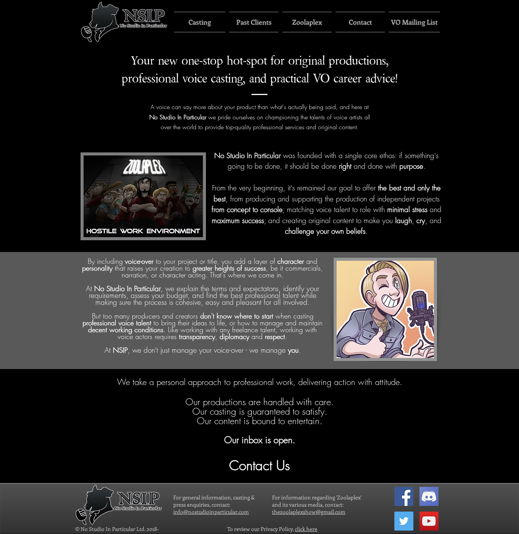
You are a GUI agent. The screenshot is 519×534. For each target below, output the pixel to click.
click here (306, 528)
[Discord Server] (428, 496)
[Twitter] (403, 521)
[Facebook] (403, 496)
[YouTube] (428, 521)
